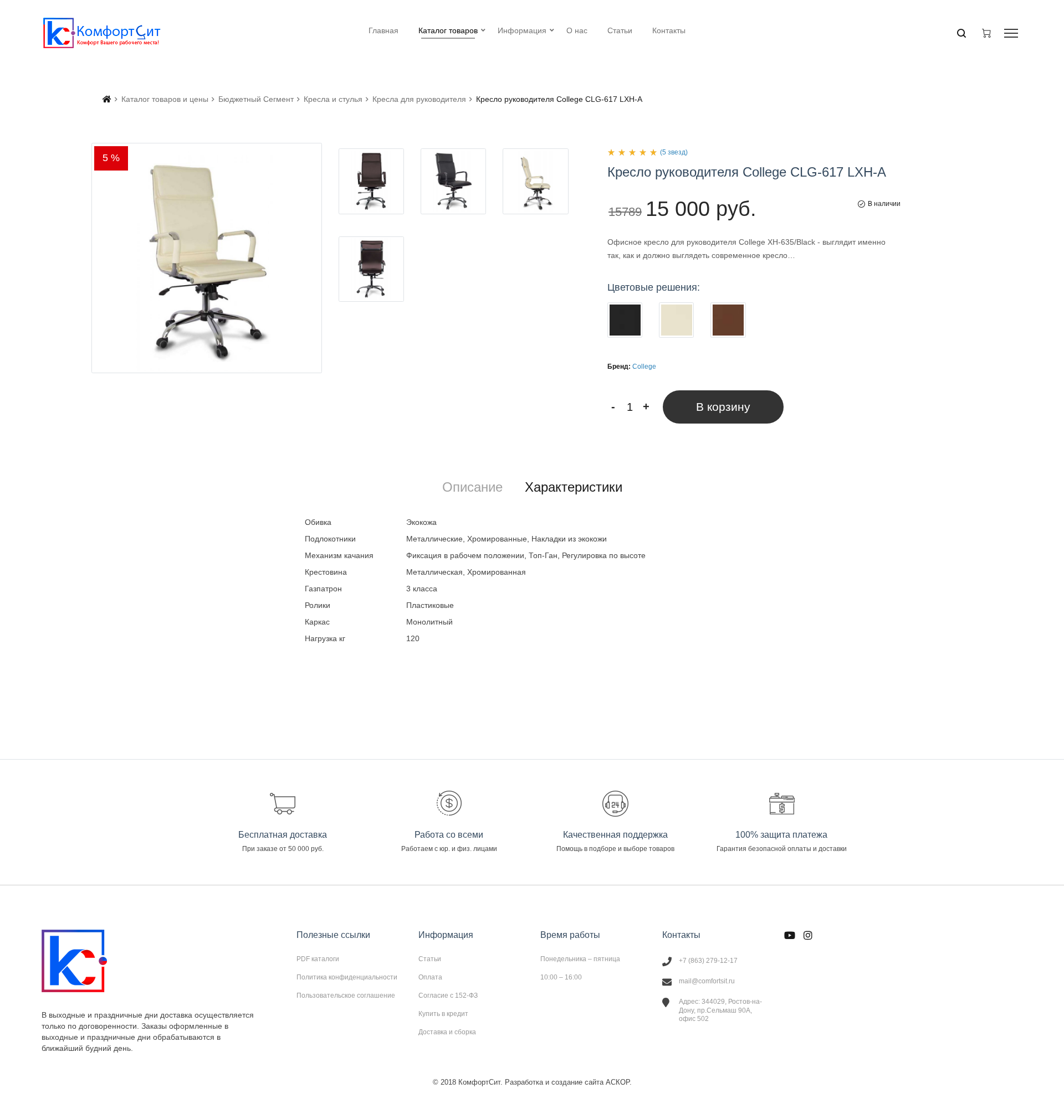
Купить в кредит (443, 1014)
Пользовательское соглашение (345, 995)
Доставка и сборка (447, 1031)
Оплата (430, 977)
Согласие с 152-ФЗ (448, 995)
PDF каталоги (317, 959)
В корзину (723, 406)
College (644, 366)
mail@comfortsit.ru (707, 981)
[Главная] (107, 99)
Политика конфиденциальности (346, 977)
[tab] (472, 487)
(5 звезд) (674, 152)
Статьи (429, 959)
